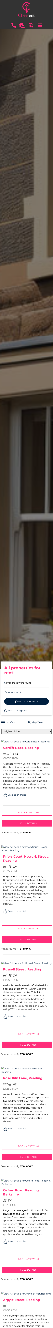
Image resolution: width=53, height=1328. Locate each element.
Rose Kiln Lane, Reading (22, 1078)
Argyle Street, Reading (21, 1300)
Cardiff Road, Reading (21, 748)
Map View (37, 722)
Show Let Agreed (17, 710)
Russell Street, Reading (22, 969)
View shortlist (15, 692)
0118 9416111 (26, 832)
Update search (28, 701)
